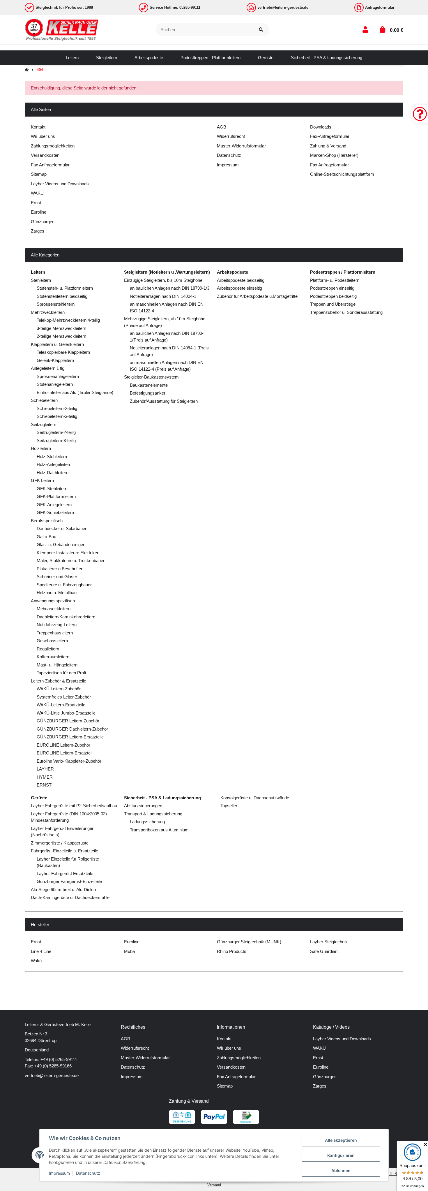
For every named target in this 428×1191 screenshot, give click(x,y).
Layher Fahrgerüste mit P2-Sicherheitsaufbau (74, 805)
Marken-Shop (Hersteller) (334, 155)
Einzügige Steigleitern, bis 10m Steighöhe (163, 280)
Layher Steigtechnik (329, 941)
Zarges (37, 230)
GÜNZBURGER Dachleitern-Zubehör (72, 728)
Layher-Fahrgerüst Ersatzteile (65, 873)
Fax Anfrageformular (50, 164)
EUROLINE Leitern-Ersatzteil (64, 752)
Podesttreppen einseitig (332, 288)
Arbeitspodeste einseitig (239, 288)
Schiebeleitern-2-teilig (57, 408)
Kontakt (38, 126)
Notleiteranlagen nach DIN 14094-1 (163, 296)
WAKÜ (37, 193)
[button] (365, 29)
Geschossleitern (52, 640)
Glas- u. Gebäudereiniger (60, 544)
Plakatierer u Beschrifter (59, 568)
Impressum (228, 164)
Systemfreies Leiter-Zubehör (64, 696)
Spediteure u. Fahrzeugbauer (64, 584)
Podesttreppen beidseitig (333, 296)
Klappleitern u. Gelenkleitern (57, 344)
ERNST (44, 784)
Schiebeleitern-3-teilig (57, 416)
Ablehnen (341, 1170)
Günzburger (42, 221)
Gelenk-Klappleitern (55, 360)
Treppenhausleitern (55, 632)
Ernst (36, 202)
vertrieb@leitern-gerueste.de (52, 1075)
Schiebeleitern (44, 400)
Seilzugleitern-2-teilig (56, 432)
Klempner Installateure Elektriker (67, 552)
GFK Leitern (42, 480)
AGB (221, 126)
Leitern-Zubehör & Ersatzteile (58, 680)
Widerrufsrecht (231, 136)
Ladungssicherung (147, 821)
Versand (214, 1185)
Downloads (320, 126)
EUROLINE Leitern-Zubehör (63, 745)
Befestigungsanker (147, 392)
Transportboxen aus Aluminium (159, 829)
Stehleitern (41, 280)
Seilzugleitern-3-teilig (56, 440)
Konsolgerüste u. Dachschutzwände (254, 797)
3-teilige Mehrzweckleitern (61, 328)
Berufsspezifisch (47, 520)
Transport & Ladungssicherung (153, 813)
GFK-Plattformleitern (56, 496)
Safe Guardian (323, 951)
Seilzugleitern (43, 424)
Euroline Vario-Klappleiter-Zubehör (69, 761)
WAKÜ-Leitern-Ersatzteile (61, 704)
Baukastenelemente (149, 385)
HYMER (45, 777)
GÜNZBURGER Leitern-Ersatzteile (70, 736)
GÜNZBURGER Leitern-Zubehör (68, 720)
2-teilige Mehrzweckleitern (61, 336)
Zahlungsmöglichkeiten (53, 145)
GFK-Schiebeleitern (55, 512)
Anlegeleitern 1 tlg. (48, 368)
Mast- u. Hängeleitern (57, 664)
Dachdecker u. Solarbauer (61, 528)
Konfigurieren (341, 1155)
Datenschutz (229, 155)
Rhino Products (231, 951)
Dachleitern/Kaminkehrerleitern (66, 616)
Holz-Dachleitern (52, 472)
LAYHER (45, 768)
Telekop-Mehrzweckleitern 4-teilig (68, 320)
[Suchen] (261, 29)
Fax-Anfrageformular (329, 136)
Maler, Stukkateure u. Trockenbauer (71, 560)
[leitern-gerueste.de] (62, 29)
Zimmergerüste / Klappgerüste (60, 842)
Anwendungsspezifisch (53, 600)
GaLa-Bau (46, 536)
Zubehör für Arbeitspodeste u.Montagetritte (257, 296)
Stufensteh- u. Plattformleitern (65, 288)
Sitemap (39, 174)
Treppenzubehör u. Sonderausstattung (346, 312)
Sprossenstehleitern (56, 304)
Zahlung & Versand (328, 145)
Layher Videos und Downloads (60, 183)
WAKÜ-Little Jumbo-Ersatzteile (66, 712)
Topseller (228, 805)
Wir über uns (43, 136)
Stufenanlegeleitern (55, 384)
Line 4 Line (41, 951)
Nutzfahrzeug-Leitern (57, 624)
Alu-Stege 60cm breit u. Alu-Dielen (63, 889)
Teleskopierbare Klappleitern (63, 352)
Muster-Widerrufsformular (241, 145)
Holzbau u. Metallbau (57, 592)
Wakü (36, 960)
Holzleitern (41, 448)
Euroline (38, 212)
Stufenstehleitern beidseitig (62, 296)
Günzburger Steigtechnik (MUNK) (249, 941)
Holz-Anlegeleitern (54, 464)
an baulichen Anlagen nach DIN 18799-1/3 (169, 288)
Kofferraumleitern (53, 656)
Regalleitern (48, 648)
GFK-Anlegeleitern (54, 504)
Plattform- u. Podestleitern (334, 280)
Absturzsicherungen (143, 805)
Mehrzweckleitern (48, 312)
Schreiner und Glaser (57, 576)
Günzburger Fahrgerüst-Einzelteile (69, 881)
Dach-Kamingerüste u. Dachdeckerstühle (70, 897)
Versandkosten (45, 155)
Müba (129, 951)
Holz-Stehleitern (52, 456)
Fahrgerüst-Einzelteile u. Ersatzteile (64, 850)
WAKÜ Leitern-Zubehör (59, 688)
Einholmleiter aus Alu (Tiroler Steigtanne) (75, 392)
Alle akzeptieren (341, 1140)
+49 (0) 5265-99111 (58, 1059)
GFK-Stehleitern (52, 488)
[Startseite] (27, 70)
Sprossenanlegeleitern (58, 376)
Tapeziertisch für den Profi (61, 672)
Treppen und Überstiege (333, 304)
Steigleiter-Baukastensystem (151, 376)
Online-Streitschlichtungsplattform (342, 174)
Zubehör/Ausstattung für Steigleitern (164, 401)
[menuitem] (72, 57)
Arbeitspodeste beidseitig (240, 280)
